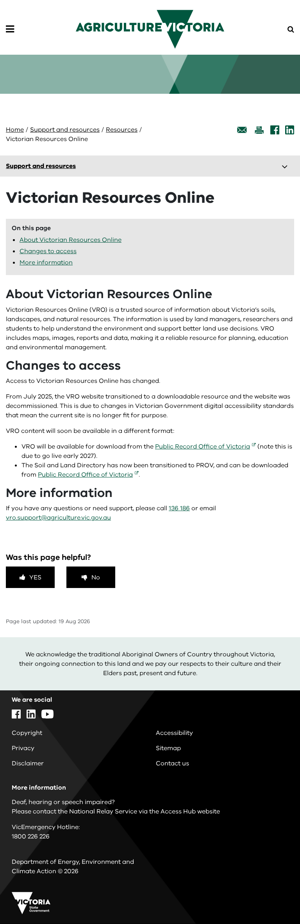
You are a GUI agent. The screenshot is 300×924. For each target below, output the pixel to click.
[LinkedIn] (289, 129)
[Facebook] (274, 129)
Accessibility (174, 733)
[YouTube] (47, 714)
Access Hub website (190, 811)
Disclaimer (28, 763)
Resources (122, 129)
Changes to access (48, 251)
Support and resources (65, 129)
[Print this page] (259, 130)
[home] (150, 29)
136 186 (179, 508)
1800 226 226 (31, 836)
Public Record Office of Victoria (202, 446)
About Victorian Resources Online (70, 240)
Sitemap (168, 748)
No (95, 577)
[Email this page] (242, 130)
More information (46, 262)
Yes (35, 577)
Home (15, 129)
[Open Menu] (10, 29)
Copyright (27, 733)
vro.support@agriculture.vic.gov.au (58, 517)
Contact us (172, 763)
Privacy (23, 748)
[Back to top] (272, 895)
